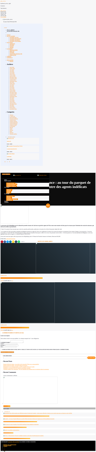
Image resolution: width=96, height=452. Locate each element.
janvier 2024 (12, 102)
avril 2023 (12, 106)
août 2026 (12, 67)
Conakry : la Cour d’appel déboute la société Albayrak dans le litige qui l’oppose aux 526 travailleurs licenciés (20, 421)
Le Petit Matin (9, 156)
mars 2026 (12, 73)
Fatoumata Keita (10, 238)
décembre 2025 (13, 77)
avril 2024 (12, 100)
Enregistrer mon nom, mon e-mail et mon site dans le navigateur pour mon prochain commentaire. (35, 349)
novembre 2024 (13, 93)
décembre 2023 (13, 104)
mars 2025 (12, 88)
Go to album (3, 17)
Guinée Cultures (13, 121)
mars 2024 (12, 101)
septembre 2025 (13, 81)
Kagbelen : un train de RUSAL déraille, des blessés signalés (17, 368)
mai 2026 (12, 71)
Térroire (11, 132)
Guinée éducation (14, 122)
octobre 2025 (13, 80)
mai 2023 (12, 105)
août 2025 (12, 82)
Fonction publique (14, 118)
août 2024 (12, 97)
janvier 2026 (12, 76)
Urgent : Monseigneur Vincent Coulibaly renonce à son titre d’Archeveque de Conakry (16, 438)
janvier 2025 (12, 91)
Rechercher (7, 355)
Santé (11, 128)
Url (2, 346)
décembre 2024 (13, 92)
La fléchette (12, 126)
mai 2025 (12, 86)
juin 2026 (12, 69)
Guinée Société (13, 125)
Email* (3, 345)
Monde (11, 127)
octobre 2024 (13, 95)
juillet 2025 (12, 83)
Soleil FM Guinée (13, 442)
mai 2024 (12, 99)
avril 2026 (12, 72)
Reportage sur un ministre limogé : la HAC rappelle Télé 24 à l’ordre (18, 366)
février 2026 (12, 75)
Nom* (2, 344)
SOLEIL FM (9, 141)
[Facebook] (4, 450)
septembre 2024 (13, 96)
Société (11, 130)
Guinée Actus (13, 120)
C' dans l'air (12, 116)
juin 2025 (12, 85)
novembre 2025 (13, 78)
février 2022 (12, 107)
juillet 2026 (12, 68)
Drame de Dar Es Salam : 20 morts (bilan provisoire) (15, 327)
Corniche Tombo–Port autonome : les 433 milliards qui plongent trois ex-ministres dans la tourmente (26, 369)
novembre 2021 (13, 109)
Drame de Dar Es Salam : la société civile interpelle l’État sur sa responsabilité (22, 278)
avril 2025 (12, 87)
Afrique (11, 115)
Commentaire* (5, 342)
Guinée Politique (13, 123)
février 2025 (12, 90)
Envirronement (13, 117)
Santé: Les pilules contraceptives (8, 432)
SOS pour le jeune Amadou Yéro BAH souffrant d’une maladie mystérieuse (15, 427)
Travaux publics (13, 134)
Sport (11, 131)
